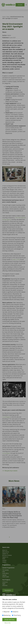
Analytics (15, 612)
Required (6, 612)
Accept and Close (9, 619)
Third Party (17, 615)
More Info (7, 623)
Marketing (6, 615)
